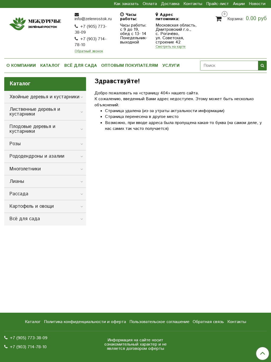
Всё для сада (80, 66)
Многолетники (25, 169)
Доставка (170, 4)
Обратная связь (208, 322)
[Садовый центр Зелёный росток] (35, 23)
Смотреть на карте (171, 47)
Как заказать (126, 4)
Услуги (171, 66)
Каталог (50, 66)
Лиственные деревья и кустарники (35, 112)
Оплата (150, 4)
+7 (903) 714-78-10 (90, 42)
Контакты (192, 4)
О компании (21, 66)
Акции (239, 4)
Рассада (19, 194)
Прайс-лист (217, 4)
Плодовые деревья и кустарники (32, 129)
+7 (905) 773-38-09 (91, 30)
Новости (257, 4)
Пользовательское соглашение (159, 322)
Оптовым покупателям (129, 66)
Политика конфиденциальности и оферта (85, 322)
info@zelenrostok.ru (93, 19)
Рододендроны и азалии (37, 156)
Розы (15, 143)
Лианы (17, 181)
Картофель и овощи (32, 206)
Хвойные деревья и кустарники (44, 97)
